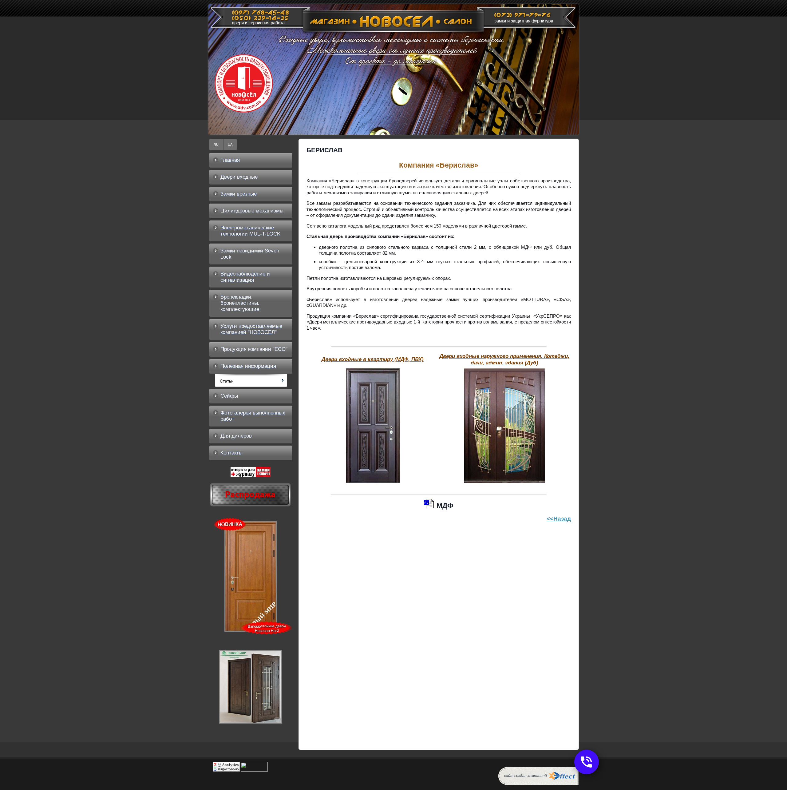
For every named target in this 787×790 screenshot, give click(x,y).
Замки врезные (238, 194)
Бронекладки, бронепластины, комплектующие (239, 303)
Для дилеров (236, 436)
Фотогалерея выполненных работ (252, 416)
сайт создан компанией (525, 776)
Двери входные (239, 177)
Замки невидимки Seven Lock (249, 254)
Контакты (231, 453)
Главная (230, 160)
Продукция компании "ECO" (253, 349)
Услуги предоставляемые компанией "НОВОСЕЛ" (251, 329)
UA (230, 144)
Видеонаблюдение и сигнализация (245, 277)
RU (216, 144)
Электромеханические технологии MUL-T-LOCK (250, 231)
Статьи (227, 381)
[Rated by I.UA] (254, 770)
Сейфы (229, 396)
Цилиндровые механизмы (251, 211)
